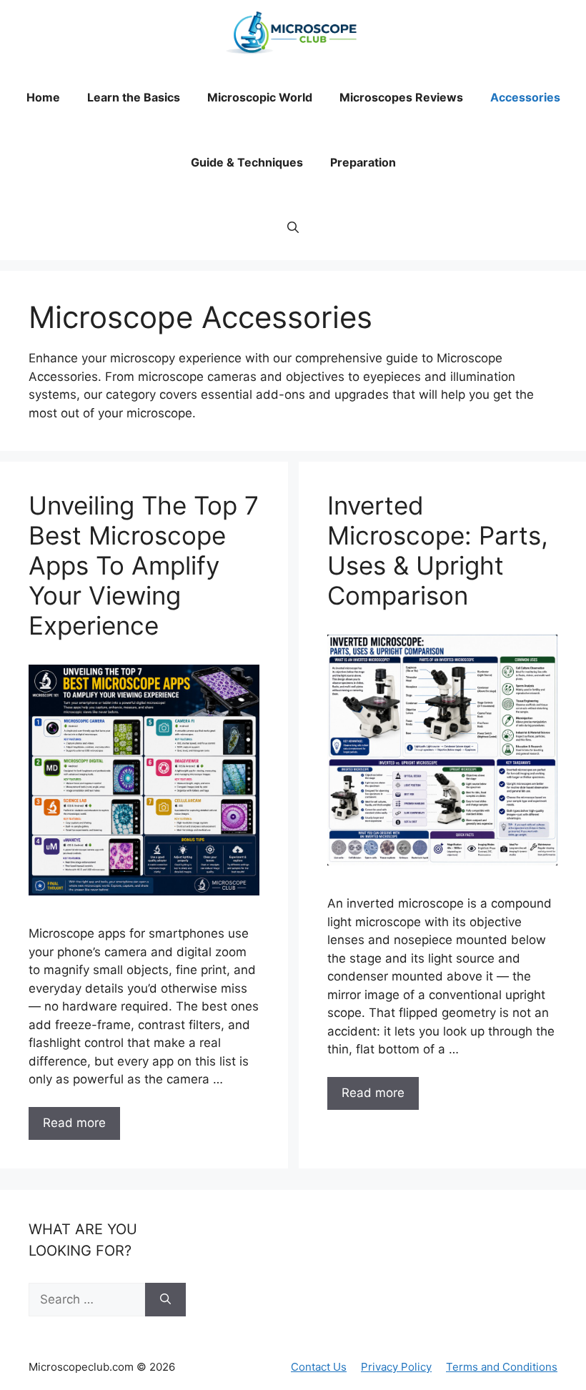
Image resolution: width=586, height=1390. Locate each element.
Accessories (525, 97)
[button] (293, 227)
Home (43, 97)
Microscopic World (259, 97)
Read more (74, 1123)
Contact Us (319, 1367)
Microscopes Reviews (401, 97)
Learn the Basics (133, 97)
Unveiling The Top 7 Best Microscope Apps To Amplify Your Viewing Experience (144, 565)
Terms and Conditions (501, 1367)
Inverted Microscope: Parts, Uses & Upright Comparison (437, 550)
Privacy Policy (396, 1367)
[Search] (165, 1300)
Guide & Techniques (247, 162)
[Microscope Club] (293, 32)
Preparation (363, 162)
